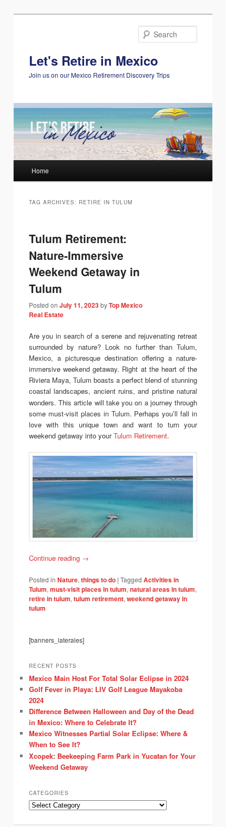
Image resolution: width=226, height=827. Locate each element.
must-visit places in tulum (88, 589)
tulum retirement (99, 598)
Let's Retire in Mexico (93, 60)
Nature (67, 579)
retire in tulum (49, 598)
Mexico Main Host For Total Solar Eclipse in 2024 (109, 678)
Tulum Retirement (140, 436)
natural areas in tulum (162, 589)
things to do (98, 579)
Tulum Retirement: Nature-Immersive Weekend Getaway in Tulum (84, 263)
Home (40, 170)
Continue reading (59, 558)
